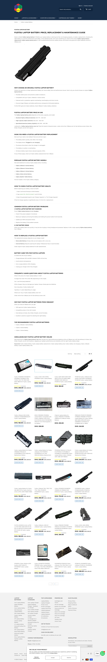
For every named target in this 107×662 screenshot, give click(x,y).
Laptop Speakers (45, 614)
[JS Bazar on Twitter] (88, 653)
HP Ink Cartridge (59, 604)
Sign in (80, 5)
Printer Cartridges (45, 606)
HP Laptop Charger (33, 613)
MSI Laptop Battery (19, 629)
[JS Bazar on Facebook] (91, 653)
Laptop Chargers (45, 602)
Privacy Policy (71, 601)
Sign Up (90, 646)
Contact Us (17, 655)
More (79, 18)
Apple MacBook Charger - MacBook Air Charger (33, 606)
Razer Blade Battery (19, 631)
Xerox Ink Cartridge (60, 615)
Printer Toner (44, 604)
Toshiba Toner (58, 619)
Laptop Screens (45, 612)
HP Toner (57, 617)
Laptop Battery (45, 601)
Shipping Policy (72, 602)
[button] (17, 386)
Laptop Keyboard (45, 610)
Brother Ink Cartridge (60, 606)
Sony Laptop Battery (19, 637)
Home (16, 18)
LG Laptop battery (19, 624)
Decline (69, 657)
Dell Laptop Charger (33, 611)
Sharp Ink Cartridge (60, 613)
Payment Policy (72, 610)
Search (16, 653)
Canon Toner (58, 621)
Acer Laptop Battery (19, 602)
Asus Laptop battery (19, 608)
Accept (53, 657)
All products (44, 618)
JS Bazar (20, 659)
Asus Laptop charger (33, 609)
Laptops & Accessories (29, 18)
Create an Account (88, 5)
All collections (44, 616)
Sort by (70, 353)
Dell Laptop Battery (19, 613)
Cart (89, 9)
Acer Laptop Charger (33, 602)
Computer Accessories (47, 18)
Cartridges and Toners (66, 18)
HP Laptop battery (19, 618)
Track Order (24, 655)
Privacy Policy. (53, 653)
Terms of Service (72, 608)
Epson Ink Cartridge (60, 611)
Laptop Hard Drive (46, 608)
